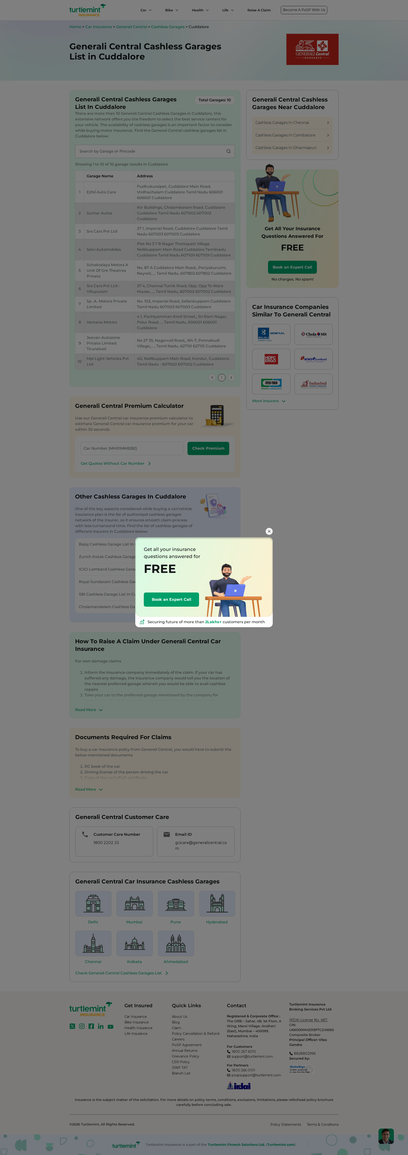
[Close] (269, 531)
